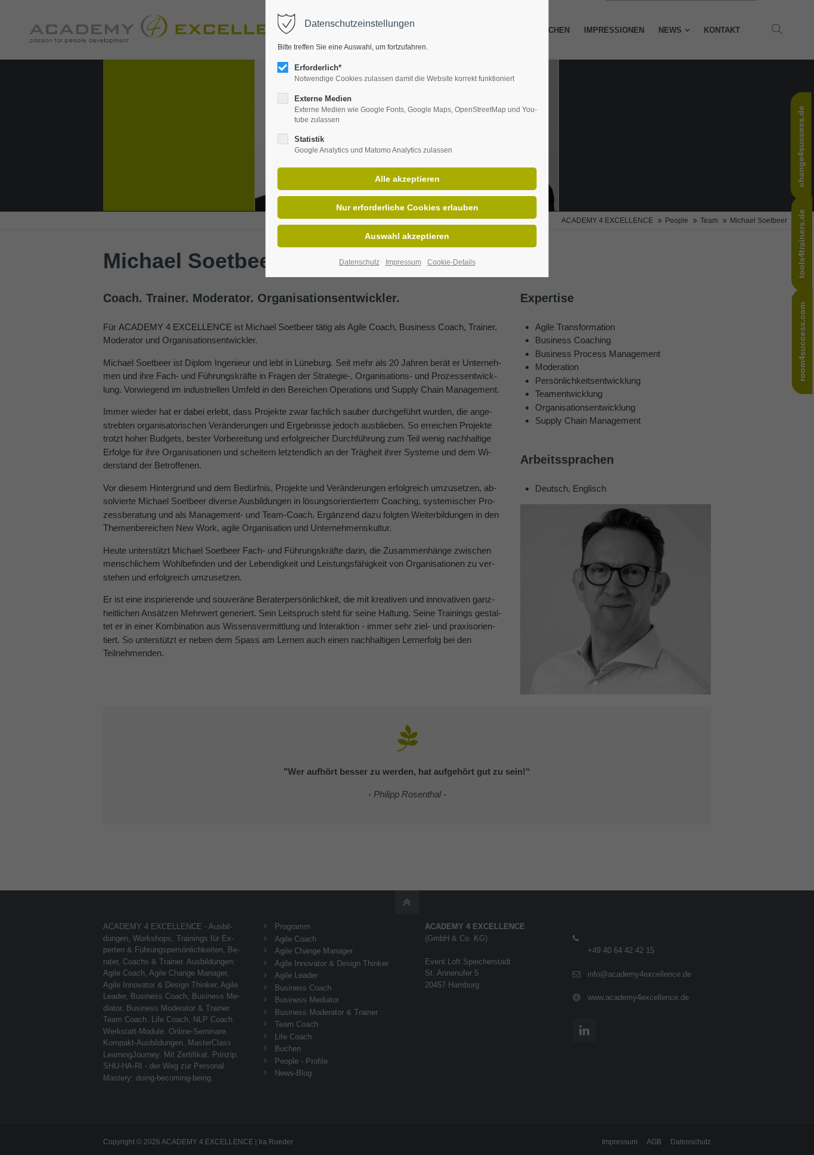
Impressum (403, 262)
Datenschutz (359, 262)
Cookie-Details (451, 262)
